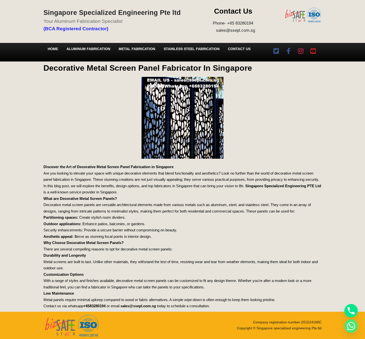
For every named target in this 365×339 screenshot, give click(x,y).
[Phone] (351, 310)
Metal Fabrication (137, 49)
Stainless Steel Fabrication (191, 49)
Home (53, 49)
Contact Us (239, 49)
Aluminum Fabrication (88, 49)
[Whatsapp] (351, 326)
